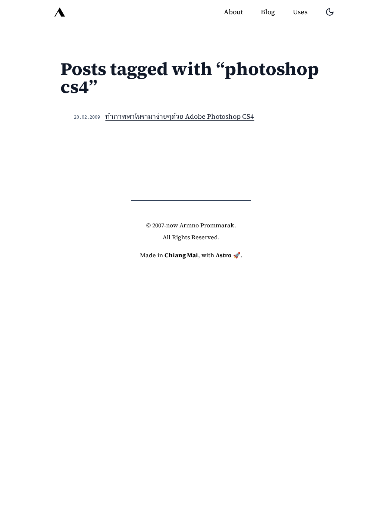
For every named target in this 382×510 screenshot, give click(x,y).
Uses (300, 11)
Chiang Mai (181, 255)
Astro (224, 255)
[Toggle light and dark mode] (329, 11)
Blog (268, 11)
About (233, 11)
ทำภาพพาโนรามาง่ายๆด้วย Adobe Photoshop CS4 (179, 116)
